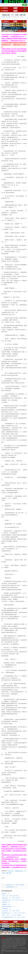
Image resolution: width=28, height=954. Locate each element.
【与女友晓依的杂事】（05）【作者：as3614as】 (12, 900)
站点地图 (20, 948)
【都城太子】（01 (5, 893)
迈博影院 (18, 943)
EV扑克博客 (20, 945)
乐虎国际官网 (4, 945)
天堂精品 (4, 943)
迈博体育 (9, 940)
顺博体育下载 (18, 940)
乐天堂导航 (12, 942)
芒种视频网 (14, 946)
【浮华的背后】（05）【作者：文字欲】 (10, 910)
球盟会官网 (15, 945)
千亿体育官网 (9, 945)
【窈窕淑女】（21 (5, 902)
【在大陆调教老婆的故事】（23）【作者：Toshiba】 (13, 917)
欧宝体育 (20, 942)
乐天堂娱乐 (7, 942)
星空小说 (22, 939)
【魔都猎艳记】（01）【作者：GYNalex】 (11, 898)
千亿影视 (13, 943)
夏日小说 (14, 1)
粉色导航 (6, 939)
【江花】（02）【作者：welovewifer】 (10, 895)
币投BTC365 (9, 946)
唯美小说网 (9, 943)
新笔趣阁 (18, 939)
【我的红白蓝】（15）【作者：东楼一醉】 (15, 884)
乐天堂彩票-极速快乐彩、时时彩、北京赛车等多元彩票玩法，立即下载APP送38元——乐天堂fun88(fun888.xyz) (14, 861)
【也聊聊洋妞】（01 (6, 908)
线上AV (14, 939)
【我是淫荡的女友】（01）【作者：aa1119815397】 (13, 913)
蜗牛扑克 (13, 940)
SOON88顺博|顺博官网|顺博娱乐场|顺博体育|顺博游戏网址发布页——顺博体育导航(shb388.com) (14, 45)
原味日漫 (23, 938)
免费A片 (10, 939)
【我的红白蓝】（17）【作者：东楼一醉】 (13, 15)
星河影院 (23, 940)
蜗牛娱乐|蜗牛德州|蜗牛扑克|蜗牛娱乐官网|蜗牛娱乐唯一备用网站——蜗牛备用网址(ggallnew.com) (14, 851)
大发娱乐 (5, 940)
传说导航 (15, 938)
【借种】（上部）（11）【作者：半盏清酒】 (11, 915)
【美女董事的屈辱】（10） (11, 887)
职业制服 (3, 16)
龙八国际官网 (22, 943)
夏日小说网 (8, 16)
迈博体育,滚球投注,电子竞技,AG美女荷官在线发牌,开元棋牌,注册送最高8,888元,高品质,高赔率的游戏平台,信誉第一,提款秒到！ (14, 51)
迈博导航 (3, 942)
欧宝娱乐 (19, 938)
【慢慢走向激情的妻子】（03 (8, 906)
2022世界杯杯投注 (9, 938)
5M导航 (2, 939)
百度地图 (3, 949)
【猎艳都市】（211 (5, 904)
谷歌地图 (24, 948)
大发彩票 (16, 942)
